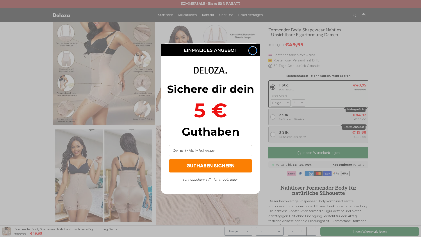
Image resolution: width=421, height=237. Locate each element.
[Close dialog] (253, 50)
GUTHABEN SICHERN (210, 165)
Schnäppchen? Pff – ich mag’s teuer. (211, 179)
